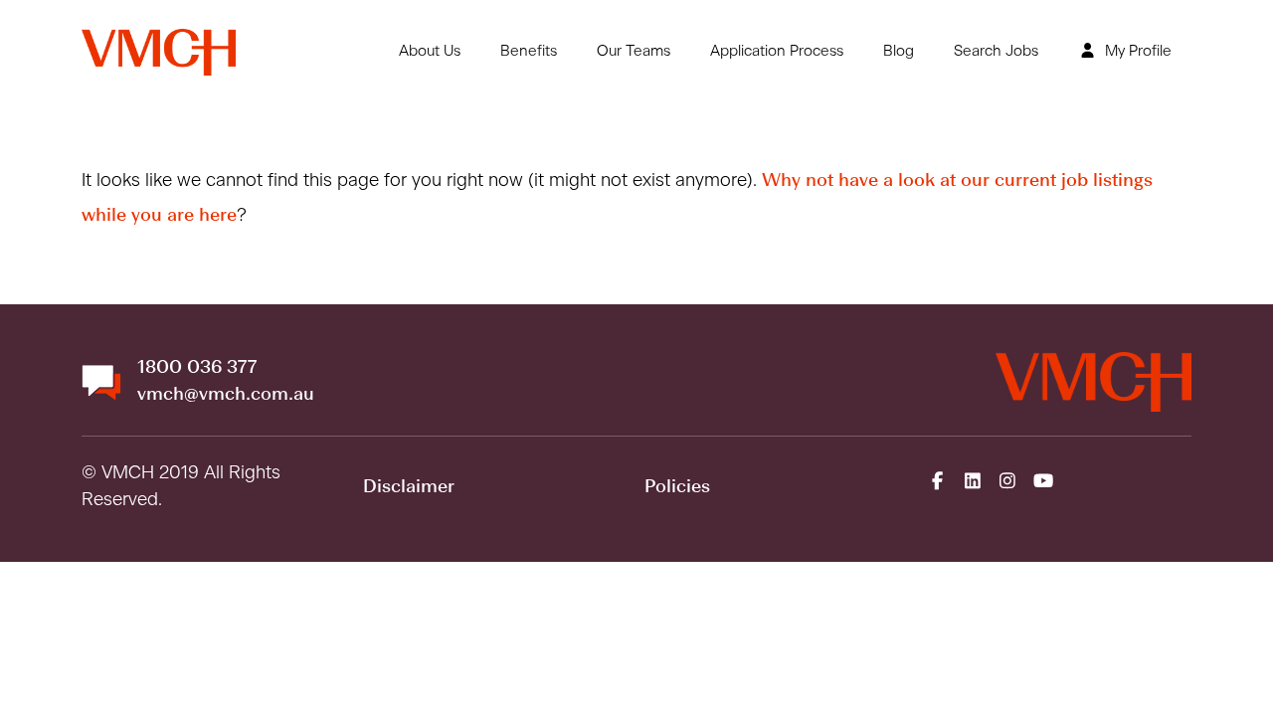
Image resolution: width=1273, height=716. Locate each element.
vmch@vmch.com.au (225, 395)
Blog (898, 51)
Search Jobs (996, 51)
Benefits (528, 51)
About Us (429, 51)
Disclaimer (409, 487)
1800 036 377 (197, 368)
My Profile (1136, 51)
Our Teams (633, 51)
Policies (677, 487)
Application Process (776, 51)
